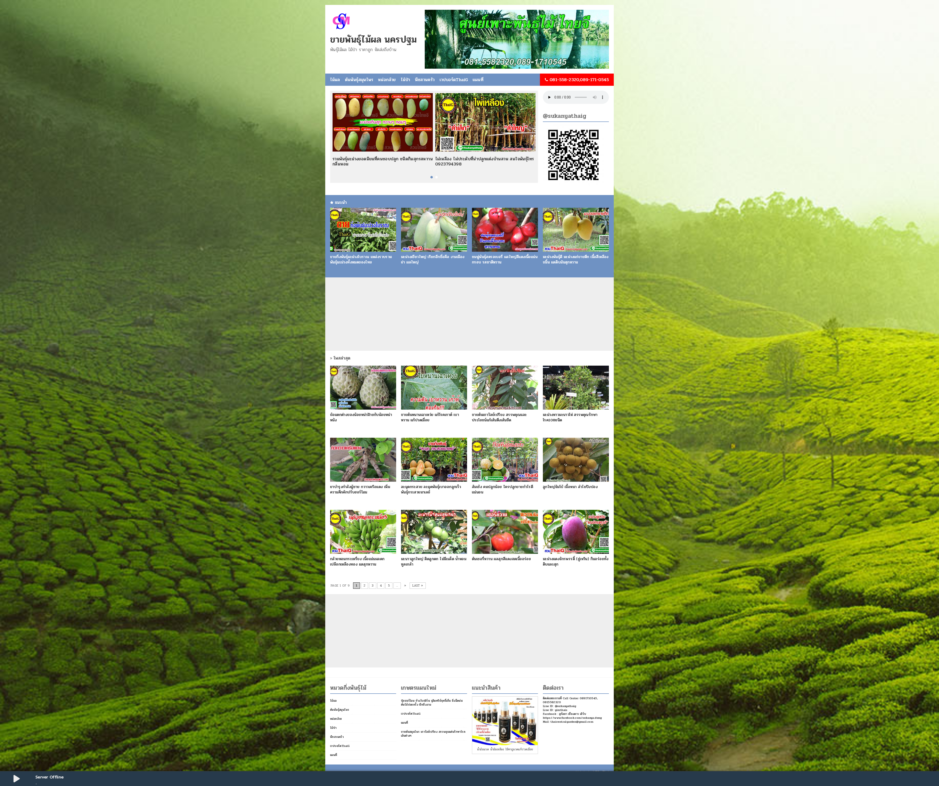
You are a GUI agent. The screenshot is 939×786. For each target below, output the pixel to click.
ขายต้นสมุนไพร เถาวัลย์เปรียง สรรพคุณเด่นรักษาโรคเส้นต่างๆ (433, 734)
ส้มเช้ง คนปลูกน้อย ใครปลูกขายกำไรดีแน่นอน (502, 489)
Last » (417, 585)
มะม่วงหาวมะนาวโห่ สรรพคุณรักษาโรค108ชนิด (570, 417)
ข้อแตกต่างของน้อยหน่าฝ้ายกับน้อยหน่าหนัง (361, 417)
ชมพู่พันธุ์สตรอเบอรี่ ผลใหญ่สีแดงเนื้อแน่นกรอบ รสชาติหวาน (504, 259)
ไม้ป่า (405, 79)
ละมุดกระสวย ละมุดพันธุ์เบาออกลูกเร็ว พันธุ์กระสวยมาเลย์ (431, 489)
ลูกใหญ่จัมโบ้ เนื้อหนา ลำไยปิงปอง (570, 487)
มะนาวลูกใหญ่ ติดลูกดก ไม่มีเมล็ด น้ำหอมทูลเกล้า (433, 561)
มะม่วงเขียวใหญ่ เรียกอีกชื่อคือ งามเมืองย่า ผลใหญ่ (432, 259)
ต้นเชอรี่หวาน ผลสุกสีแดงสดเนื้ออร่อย (501, 559)
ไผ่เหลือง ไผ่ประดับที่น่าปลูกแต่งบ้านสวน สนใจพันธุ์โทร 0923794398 (484, 161)
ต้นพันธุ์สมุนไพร (359, 79)
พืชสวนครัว (425, 79)
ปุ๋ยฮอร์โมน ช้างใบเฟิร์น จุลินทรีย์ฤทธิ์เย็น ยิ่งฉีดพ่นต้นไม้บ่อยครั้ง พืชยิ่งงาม (432, 703)
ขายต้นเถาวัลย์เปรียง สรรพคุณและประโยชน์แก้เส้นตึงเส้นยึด (499, 417)
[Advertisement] (469, 314)
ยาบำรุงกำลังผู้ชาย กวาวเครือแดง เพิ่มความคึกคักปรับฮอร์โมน (360, 489)
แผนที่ (478, 79)
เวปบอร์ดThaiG (454, 79)
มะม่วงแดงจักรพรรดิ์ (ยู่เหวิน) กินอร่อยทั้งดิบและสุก (576, 561)
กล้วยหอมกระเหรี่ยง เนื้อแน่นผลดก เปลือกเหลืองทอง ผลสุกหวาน (357, 561)
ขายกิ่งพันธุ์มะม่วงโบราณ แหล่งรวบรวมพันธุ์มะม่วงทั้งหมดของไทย (361, 259)
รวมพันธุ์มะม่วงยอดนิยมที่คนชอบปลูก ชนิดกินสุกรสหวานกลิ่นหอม (383, 161)
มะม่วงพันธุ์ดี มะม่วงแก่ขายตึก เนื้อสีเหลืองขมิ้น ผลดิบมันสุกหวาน (576, 259)
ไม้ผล (335, 79)
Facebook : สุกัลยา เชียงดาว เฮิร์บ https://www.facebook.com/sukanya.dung (572, 716)
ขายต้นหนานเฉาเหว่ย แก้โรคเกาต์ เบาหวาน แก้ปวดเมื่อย (430, 417)
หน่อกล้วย (387, 79)
